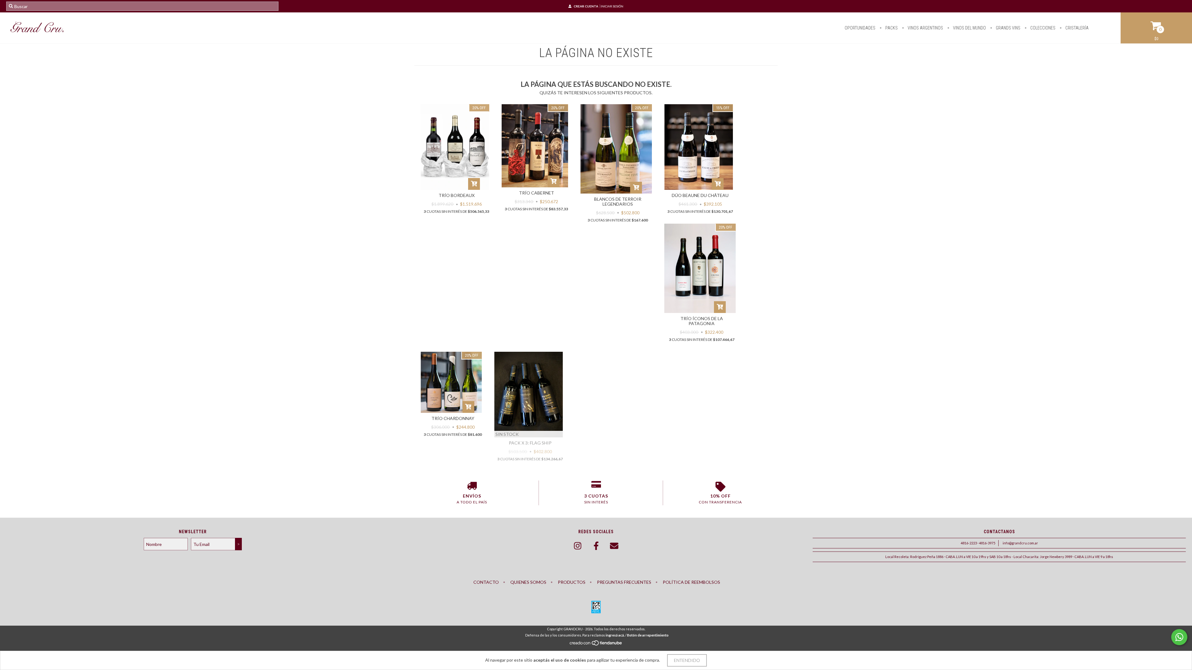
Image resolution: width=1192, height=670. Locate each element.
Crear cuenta (586, 6)
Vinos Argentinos (925, 27)
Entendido (687, 660)
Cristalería (1076, 27)
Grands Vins (1007, 27)
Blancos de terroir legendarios (617, 201)
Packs (891, 27)
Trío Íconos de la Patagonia (701, 321)
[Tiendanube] (596, 644)
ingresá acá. (615, 635)
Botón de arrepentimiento (648, 635)
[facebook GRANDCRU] (596, 546)
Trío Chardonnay (452, 418)
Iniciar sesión (612, 6)
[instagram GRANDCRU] (578, 546)
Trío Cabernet (536, 192)
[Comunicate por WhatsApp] (1179, 637)
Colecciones (1042, 27)
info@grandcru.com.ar (1020, 543)
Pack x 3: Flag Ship (530, 442)
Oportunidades (860, 27)
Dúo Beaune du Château (700, 195)
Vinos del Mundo (969, 27)
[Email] (614, 546)
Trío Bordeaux (457, 195)
